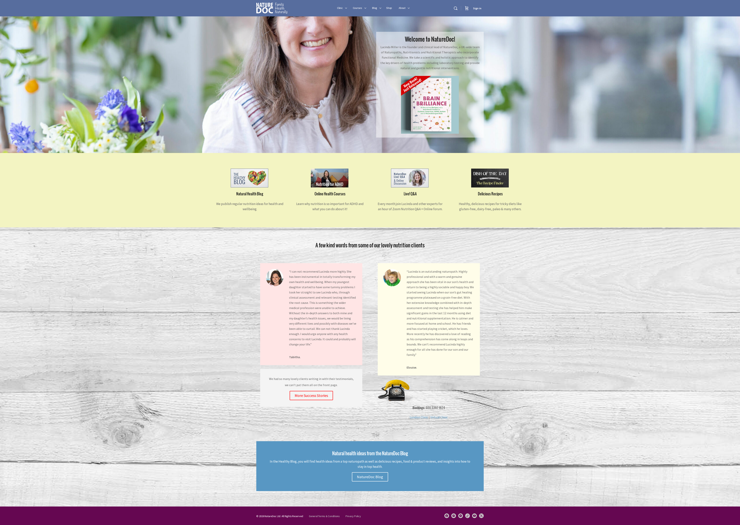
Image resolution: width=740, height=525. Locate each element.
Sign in (477, 8)
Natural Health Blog (249, 194)
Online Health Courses (330, 194)
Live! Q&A (410, 194)
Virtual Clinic (439, 417)
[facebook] (446, 515)
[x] (481, 515)
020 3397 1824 (429, 407)
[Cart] (466, 8)
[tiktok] (467, 515)
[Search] (455, 8)
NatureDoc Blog (370, 476)
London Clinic (419, 417)
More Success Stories (311, 395)
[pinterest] (460, 515)
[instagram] (453, 515)
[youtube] (474, 515)
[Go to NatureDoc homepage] (271, 7)
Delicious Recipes (490, 194)
